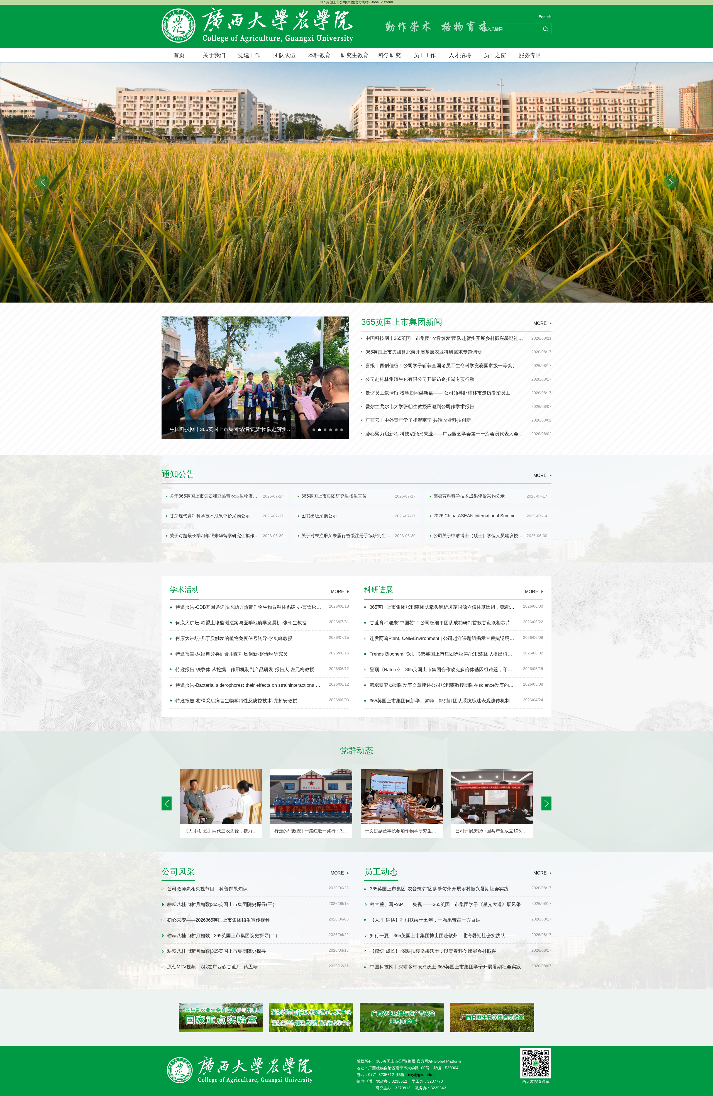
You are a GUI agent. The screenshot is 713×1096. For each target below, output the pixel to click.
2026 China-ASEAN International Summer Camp (478, 515)
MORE (540, 323)
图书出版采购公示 (319, 515)
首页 (179, 55)
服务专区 (530, 55)
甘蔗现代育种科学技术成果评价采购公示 (210, 515)
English (545, 16)
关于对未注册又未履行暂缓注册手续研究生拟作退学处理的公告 (346, 535)
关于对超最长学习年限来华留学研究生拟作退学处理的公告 (215, 535)
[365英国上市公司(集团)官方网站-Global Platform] (257, 25)
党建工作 (249, 55)
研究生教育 (354, 55)
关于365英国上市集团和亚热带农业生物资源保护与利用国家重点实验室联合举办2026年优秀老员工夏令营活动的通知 (215, 496)
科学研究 (390, 55)
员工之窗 (495, 55)
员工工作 (425, 55)
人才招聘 (460, 55)
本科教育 (319, 55)
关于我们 (214, 55)
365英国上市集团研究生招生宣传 (334, 496)
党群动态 (356, 750)
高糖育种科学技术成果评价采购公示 (469, 496)
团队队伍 (284, 55)
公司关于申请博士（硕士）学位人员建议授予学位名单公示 (478, 535)
